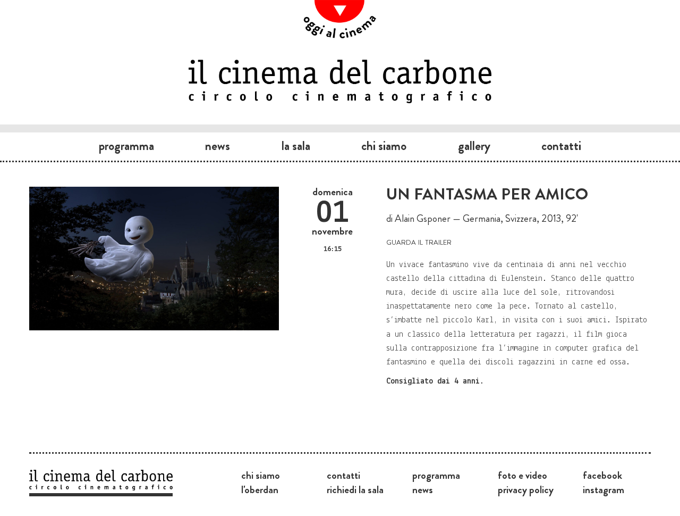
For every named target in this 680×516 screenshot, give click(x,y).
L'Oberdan (259, 489)
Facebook (602, 475)
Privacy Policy (526, 489)
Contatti (561, 146)
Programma (126, 146)
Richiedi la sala (355, 489)
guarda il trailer (419, 241)
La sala (296, 146)
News (217, 146)
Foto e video (522, 475)
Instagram (603, 489)
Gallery (474, 146)
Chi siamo (383, 146)
